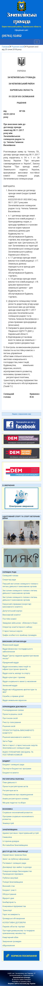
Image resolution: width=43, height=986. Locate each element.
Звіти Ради (7, 741)
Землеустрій (8, 823)
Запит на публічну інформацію (16, 859)
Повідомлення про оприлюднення (18, 794)
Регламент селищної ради (14, 863)
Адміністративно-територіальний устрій (21, 833)
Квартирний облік (10, 937)
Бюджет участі (9, 890)
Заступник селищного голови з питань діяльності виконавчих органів (20, 591)
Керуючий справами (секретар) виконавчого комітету (17, 605)
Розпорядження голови (13, 710)
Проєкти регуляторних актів (15, 786)
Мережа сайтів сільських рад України (21, 983)
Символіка (7, 837)
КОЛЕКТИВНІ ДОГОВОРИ (14, 922)
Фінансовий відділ (11, 645)
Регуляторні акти (10, 790)
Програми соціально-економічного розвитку (18, 817)
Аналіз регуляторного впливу (16, 799)
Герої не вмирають (11, 914)
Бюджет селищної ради (13, 764)
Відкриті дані (8, 898)
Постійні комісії (9, 619)
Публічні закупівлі (10, 878)
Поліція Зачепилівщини (13, 882)
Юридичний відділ (11, 662)
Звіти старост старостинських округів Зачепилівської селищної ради (20, 746)
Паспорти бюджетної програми (17, 768)
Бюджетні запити (11, 773)
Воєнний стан (9, 886)
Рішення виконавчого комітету (17, 737)
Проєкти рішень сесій (12, 714)
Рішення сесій (17, 47)
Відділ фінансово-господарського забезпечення (18, 650)
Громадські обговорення (14, 918)
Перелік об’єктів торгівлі (14, 926)
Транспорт (7, 910)
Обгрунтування (9, 894)
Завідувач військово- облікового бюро (20, 623)
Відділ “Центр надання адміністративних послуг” (21, 657)
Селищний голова (10, 575)
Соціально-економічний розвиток (18, 812)
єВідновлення (9, 945)
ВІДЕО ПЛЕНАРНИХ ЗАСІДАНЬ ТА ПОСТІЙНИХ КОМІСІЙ (18, 753)
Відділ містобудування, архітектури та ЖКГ (20, 690)
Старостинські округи (12, 631)
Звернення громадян (12, 941)
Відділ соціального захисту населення (19, 681)
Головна (5, 47)
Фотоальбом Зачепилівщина (15, 845)
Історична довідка (11, 841)
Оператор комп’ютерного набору (17, 627)
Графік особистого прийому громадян (20, 635)
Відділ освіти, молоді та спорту (16, 673)
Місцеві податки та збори (14, 803)
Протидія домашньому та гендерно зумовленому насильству (19, 931)
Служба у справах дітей (13, 696)
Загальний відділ (10, 685)
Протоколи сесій (10, 718)
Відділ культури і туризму (14, 677)
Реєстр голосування (12, 722)
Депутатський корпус (12, 611)
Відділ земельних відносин (15, 700)
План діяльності (10, 782)
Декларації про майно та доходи (17, 867)
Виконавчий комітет (12, 615)
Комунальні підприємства (14, 906)
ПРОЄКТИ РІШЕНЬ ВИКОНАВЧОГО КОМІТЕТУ (18, 731)
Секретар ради (9, 580)
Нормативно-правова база (15, 855)
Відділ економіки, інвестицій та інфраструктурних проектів (16, 667)
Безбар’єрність (9, 902)
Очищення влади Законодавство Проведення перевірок (17, 872)
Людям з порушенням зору (21, 414)
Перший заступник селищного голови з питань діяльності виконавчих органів (20, 585)
